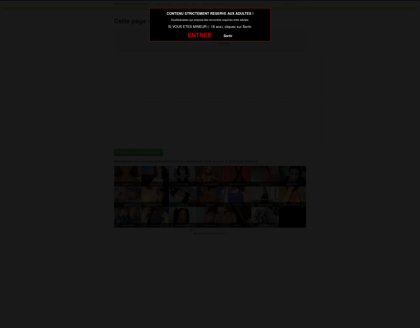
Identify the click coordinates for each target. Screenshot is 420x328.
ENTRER (200, 34)
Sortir (228, 35)
